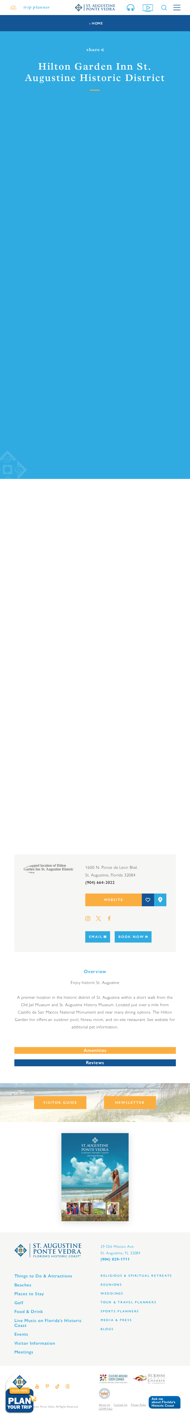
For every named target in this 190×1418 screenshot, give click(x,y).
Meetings (24, 1352)
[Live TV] (149, 8)
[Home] (95, 7)
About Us (104, 1404)
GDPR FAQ (105, 1408)
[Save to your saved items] (148, 900)
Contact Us (120, 1404)
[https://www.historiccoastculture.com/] (113, 1378)
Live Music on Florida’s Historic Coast (48, 1323)
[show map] (160, 900)
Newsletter (130, 1102)
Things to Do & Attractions (43, 1276)
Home (97, 23)
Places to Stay (29, 1293)
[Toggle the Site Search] (164, 7)
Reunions (111, 1285)
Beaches (23, 1285)
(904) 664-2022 (100, 882)
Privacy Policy (138, 1404)
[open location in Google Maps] (50, 869)
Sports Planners (120, 1311)
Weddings (112, 1293)
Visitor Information (34, 1343)
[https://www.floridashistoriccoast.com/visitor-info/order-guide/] (95, 1177)
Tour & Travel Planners (128, 1302)
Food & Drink (28, 1311)
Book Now (131, 937)
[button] (163, 1402)
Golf (19, 1302)
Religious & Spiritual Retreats (136, 1276)
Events (21, 1334)
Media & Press (116, 1320)
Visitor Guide (60, 1102)
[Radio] (131, 7)
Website (113, 900)
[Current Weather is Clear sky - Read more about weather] (13, 7)
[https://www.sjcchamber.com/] (149, 1378)
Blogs (107, 1329)
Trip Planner (36, 7)
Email (96, 937)
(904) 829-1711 (115, 1259)
